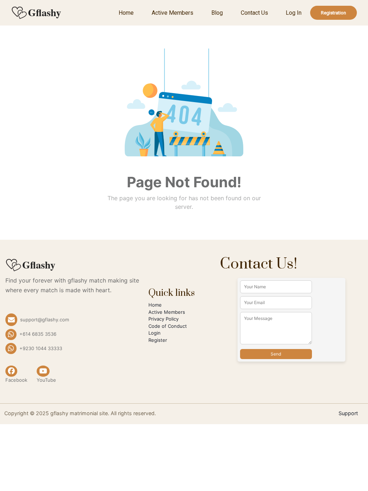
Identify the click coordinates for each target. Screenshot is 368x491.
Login (154, 333)
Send (276, 354)
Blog (217, 12)
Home (126, 12)
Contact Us (254, 12)
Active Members (172, 12)
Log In (294, 12)
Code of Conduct (167, 326)
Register (157, 340)
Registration (333, 12)
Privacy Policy (163, 319)
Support (348, 413)
